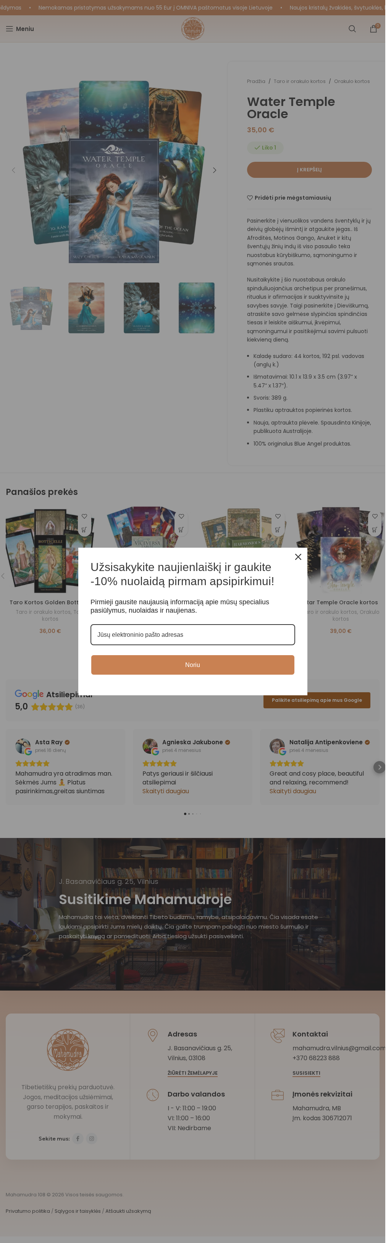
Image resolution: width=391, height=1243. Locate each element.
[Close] (298, 557)
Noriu (192, 665)
